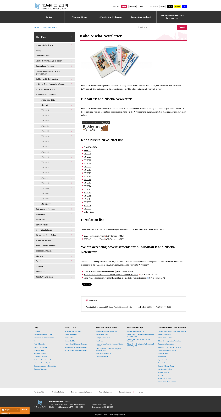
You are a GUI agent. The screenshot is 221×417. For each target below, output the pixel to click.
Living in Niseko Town (103, 338)
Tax (35, 341)
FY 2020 (87, 167)
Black (170, 6)
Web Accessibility (39, 392)
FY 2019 (87, 170)
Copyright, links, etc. (44, 230)
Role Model (99, 341)
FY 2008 (87, 205)
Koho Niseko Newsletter (50, 27)
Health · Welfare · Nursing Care (43, 360)
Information (41, 272)
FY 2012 (87, 192)
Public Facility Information (47, 79)
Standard (132, 6)
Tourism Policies (70, 341)
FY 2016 (87, 180)
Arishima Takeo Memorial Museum (50, 84)
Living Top (37, 331)
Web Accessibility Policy (46, 235)
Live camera (41, 219)
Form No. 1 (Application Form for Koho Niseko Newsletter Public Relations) (115, 278)
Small (124, 6)
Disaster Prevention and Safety (43, 335)
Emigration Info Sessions (103, 353)
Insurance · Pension (40, 353)
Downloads (40, 214)
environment (162, 357)
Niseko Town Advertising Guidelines (99, 271)
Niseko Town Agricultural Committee (169, 341)
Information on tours (164, 378)
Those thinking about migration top (106, 331)
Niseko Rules (69, 338)
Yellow (177, 6)
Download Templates (40, 369)
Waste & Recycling (39, 344)
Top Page (36, 27)
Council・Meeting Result (166, 366)
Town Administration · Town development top (172, 331)
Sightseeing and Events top (73, 331)
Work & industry (39, 350)
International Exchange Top (135, 331)
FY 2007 (87, 209)
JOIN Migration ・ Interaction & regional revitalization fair (108, 349)
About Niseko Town (44, 45)
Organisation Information (166, 344)
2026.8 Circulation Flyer (94, 239)
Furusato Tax (162, 363)
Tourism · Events (79, 17)
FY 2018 (87, 173)
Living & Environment (40, 347)
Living (49, 17)
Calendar (39, 266)
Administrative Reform (165, 369)
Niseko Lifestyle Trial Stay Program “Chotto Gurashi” (109, 344)
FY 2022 (87, 160)
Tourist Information (71, 335)
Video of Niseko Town (45, 89)
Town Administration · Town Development (172, 17)
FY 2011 (87, 196)
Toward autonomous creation (167, 350)
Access (141, 392)
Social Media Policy (58, 392)
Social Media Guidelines (46, 245)
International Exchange (141, 17)
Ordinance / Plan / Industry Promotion (169, 347)
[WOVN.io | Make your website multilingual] (24, 409)
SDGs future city (163, 353)
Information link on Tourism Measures (76, 347)
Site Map (39, 256)
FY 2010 (87, 199)
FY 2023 (87, 157)
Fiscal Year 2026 (90, 147)
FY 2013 (87, 189)
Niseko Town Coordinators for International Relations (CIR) (140, 335)
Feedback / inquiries (44, 251)
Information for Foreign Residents (44, 363)
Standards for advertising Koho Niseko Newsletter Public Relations (111, 274)
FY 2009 (87, 202)
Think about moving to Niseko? (49, 61)
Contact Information (102, 357)
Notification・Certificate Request (44, 338)
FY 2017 (87, 176)
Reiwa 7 (87, 150)
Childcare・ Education (40, 357)
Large (141, 6)
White (162, 6)
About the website (43, 240)
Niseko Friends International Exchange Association (139, 340)
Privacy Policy (42, 225)
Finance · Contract (163, 372)
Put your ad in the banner (46, 209)
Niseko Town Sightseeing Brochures (76, 344)
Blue (184, 6)
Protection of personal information (81, 392)
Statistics (161, 375)
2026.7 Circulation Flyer (94, 236)
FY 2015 (87, 183)
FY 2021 (87, 163)
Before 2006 (89, 212)
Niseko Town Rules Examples (167, 382)
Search (182, 27)
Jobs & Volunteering (44, 277)
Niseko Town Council (165, 338)
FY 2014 (87, 186)
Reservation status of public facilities (45, 366)
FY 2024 (87, 154)
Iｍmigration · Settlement (110, 17)
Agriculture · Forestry (165, 360)
